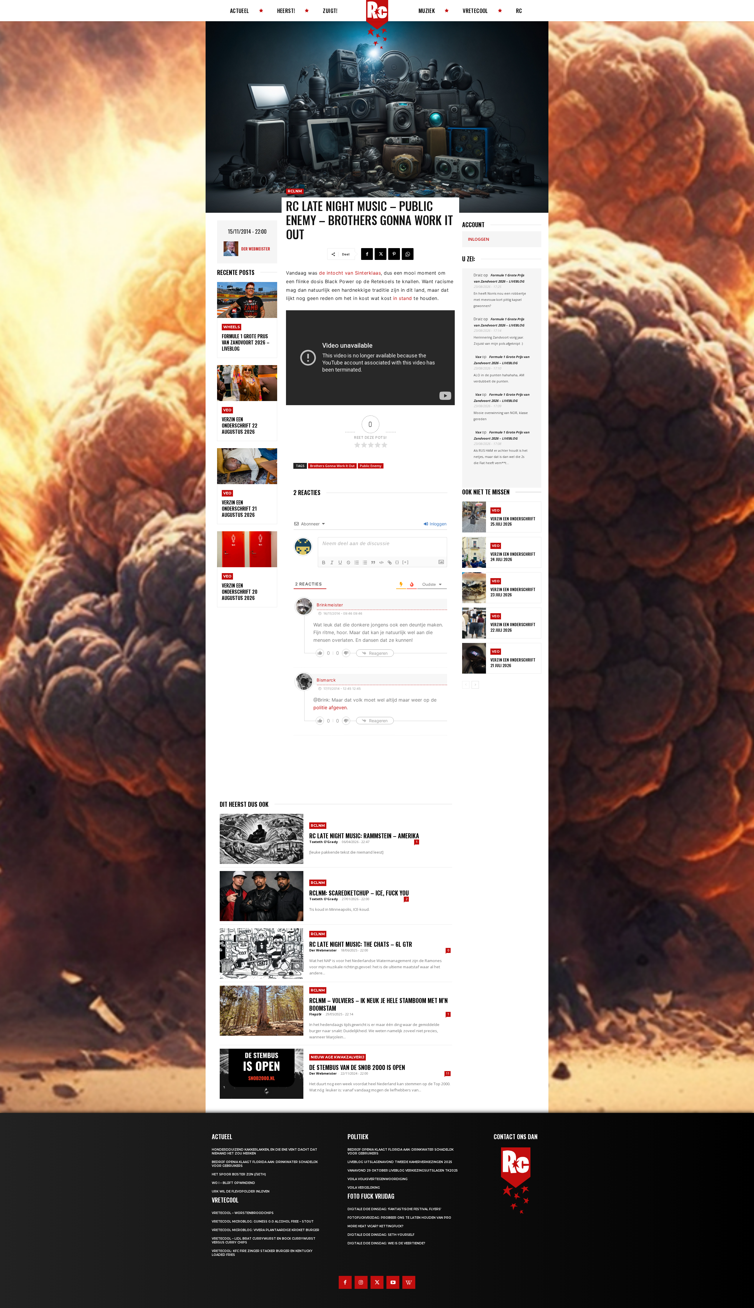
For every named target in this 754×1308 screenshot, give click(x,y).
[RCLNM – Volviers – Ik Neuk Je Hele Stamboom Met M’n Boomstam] (261, 1011)
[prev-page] (465, 685)
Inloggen (438, 523)
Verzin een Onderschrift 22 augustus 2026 (239, 425)
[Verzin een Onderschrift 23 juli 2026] (474, 587)
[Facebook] (367, 254)
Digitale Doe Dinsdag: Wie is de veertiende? (386, 1243)
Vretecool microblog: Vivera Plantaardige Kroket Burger (265, 1230)
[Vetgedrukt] (324, 562)
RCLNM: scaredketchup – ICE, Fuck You (359, 892)
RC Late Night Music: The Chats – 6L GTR (360, 944)
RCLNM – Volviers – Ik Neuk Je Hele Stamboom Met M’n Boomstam (378, 1004)
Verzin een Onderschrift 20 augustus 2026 (239, 591)
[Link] (390, 562)
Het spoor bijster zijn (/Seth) (239, 1174)
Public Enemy (370, 466)
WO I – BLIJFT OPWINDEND (233, 1183)
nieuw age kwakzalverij (337, 1057)
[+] (405, 562)
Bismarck (326, 679)
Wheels (231, 327)
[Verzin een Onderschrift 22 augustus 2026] (247, 383)
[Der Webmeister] (232, 248)
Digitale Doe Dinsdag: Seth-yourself (381, 1235)
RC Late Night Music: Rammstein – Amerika (364, 835)
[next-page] (475, 685)
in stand (402, 298)
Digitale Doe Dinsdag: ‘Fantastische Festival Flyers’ (394, 1209)
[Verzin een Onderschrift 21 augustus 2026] (247, 466)
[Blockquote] (373, 562)
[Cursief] (332, 562)
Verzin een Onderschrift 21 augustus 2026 (239, 508)
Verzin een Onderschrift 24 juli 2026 (512, 556)
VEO (227, 410)
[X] (380, 254)
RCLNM (295, 191)
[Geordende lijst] (357, 562)
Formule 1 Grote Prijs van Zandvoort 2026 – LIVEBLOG (245, 342)
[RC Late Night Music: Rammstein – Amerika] (261, 839)
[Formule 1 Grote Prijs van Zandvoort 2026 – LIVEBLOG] (247, 300)
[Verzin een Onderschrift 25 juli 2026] (474, 517)
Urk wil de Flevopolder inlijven (240, 1191)
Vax (478, 356)
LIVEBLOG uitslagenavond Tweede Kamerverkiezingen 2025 (400, 1162)
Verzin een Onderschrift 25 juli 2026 (512, 521)
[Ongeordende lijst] (365, 562)
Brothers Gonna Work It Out (332, 466)
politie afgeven (330, 707)
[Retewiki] (408, 1282)
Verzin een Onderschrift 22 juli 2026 (512, 627)
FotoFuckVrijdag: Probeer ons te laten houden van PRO (399, 1218)
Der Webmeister (255, 248)
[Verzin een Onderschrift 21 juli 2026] (474, 658)
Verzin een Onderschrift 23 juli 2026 (512, 592)
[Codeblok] (381, 562)
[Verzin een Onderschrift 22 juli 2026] (474, 623)
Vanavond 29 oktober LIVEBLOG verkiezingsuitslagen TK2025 (403, 1170)
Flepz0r (315, 1014)
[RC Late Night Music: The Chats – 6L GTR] (261, 953)
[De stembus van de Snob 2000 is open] (261, 1074)
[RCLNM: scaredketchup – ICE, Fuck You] (261, 896)
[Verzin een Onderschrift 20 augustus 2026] (247, 549)
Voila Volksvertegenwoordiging (378, 1179)
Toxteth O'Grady (323, 841)
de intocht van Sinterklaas (350, 273)
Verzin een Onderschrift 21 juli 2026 (512, 662)
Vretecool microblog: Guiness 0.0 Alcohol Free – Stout (263, 1221)
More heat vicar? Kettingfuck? (376, 1226)
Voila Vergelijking (364, 1188)
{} (397, 562)
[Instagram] (361, 1282)
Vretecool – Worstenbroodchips (243, 1213)
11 (447, 1073)
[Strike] (348, 562)
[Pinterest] (394, 254)
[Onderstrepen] (340, 562)
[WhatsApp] (408, 254)
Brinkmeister (330, 604)
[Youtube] (392, 1282)
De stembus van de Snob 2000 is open (357, 1067)
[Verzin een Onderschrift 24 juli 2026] (474, 552)
